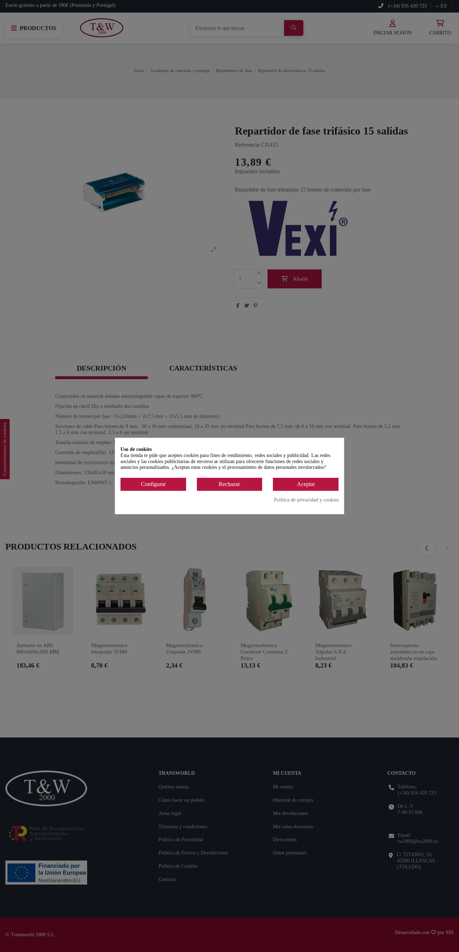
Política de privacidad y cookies (306, 500)
